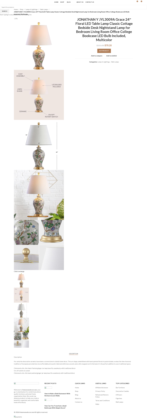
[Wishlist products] (9, 2)
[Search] (6, 2)
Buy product (104, 51)
